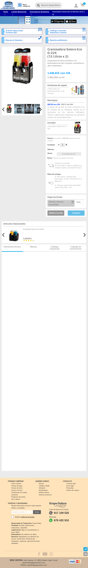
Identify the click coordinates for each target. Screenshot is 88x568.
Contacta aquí (71, 483)
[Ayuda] (85, 549)
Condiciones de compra (19, 492)
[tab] (60, 203)
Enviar (37, 512)
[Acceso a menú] (19, 5)
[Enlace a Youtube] (43, 554)
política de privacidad (27, 517)
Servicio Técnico (16, 490)
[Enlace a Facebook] (37, 554)
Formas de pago (16, 486)
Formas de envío (17, 488)
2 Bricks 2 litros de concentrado (56, 203)
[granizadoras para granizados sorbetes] (22, 67)
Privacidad (69, 488)
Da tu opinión (15, 499)
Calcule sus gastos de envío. (63, 158)
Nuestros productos (45, 495)
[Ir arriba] (85, 554)
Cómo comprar (16, 483)
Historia (41, 483)
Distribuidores (43, 490)
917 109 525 (61, 512)
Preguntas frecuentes (18, 497)
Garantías (14, 495)
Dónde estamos (44, 492)
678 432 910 (61, 520)
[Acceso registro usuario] (76, 6)
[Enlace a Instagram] (51, 555)
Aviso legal (70, 486)
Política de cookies (72, 490)
